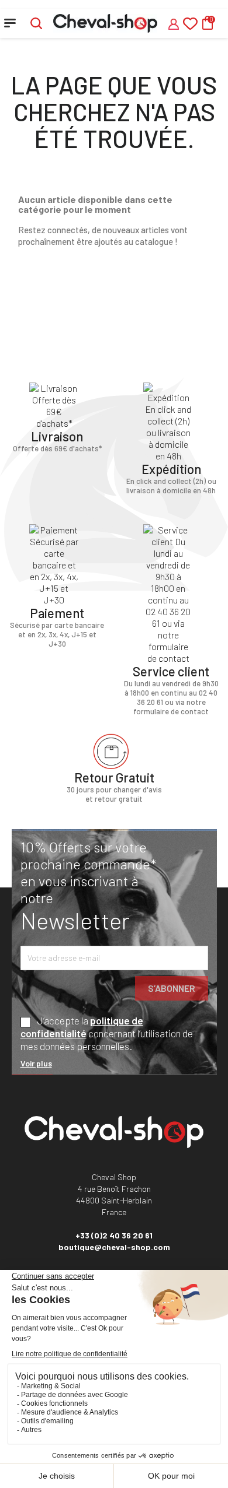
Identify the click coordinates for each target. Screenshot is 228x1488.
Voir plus (36, 1063)
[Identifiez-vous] (173, 22)
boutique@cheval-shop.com (114, 1247)
